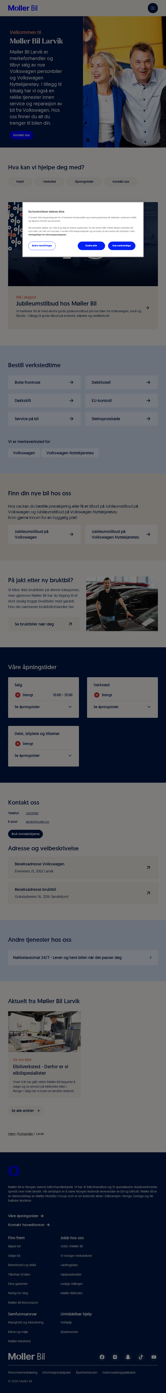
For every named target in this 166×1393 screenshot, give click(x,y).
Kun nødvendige (122, 245)
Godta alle (91, 245)
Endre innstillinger (42, 245)
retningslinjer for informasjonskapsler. (47, 234)
